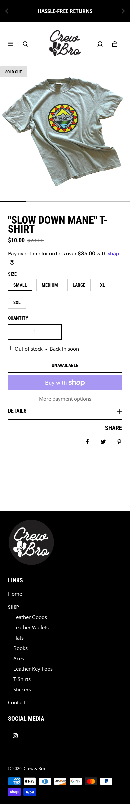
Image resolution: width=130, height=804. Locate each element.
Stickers (22, 689)
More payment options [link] (65, 398)
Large (79, 285)
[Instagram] (15, 735)
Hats (18, 637)
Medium (50, 285)
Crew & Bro (34, 768)
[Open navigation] (15, 44)
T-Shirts (22, 679)
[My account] (100, 44)
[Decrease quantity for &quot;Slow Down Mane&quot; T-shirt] (15, 332)
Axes (18, 658)
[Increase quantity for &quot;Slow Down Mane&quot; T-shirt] (54, 332)
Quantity (18, 318)
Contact (16, 702)
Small (20, 285)
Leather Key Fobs (33, 668)
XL (102, 285)
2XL (17, 302)
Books (20, 648)
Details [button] (17, 411)
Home (15, 593)
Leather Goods (30, 617)
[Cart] (114, 44)
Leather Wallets (31, 627)
